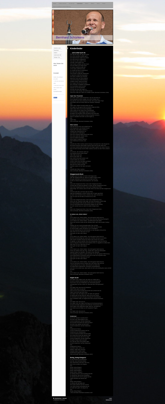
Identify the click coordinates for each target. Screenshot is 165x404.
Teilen (56, 97)
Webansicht (109, 400)
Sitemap (64, 398)
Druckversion (58, 398)
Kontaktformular (57, 91)
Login (110, 398)
